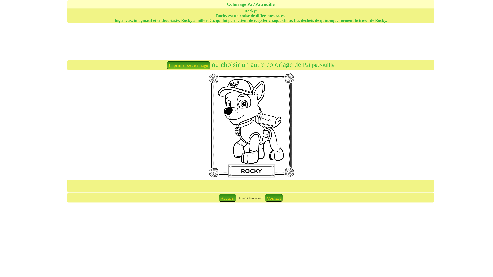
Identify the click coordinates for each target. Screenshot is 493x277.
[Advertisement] (158, 41)
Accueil (227, 198)
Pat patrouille (319, 65)
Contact (274, 198)
